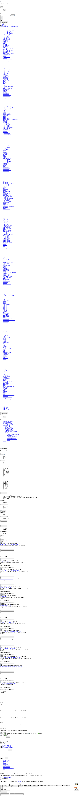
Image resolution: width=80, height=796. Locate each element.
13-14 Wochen (6, 472)
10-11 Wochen (6, 469)
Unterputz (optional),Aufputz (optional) (10, 508)
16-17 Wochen (6, 475)
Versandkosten (19, 781)
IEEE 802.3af (6, 518)
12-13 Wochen (6, 471)
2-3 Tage (5, 462)
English (4, 10)
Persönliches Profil (7, 26)
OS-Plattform (5, 753)
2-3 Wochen (6, 480)
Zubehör (6, 432)
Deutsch (4, 9)
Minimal (5, 536)
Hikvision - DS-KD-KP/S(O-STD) (6, 613)
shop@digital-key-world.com (7, 747)
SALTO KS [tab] (7, 160)
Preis (2, 535)
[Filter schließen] (0, 453)
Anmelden (2, 24)
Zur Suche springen (13, 0)
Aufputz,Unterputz (7, 506)
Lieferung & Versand (6, 766)
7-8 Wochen (6, 485)
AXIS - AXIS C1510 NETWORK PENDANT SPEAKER (10, 657)
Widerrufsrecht (5, 761)
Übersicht (2, 26)
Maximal (5, 538)
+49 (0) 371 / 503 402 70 (6, 745)
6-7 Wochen (6, 484)
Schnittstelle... (3, 526)
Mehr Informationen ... (34, 792)
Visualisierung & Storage (9, 428)
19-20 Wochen (6, 479)
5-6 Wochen (6, 483)
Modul (5, 507)
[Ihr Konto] (1, 20)
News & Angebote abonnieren (5, 777)
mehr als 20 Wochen (7, 489)
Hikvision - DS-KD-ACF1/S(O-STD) (7, 622)
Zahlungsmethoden (6, 765)
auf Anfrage (6, 488)
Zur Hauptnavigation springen (22, 0)
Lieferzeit (2, 460)
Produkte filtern (4, 448)
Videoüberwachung (6, 425)
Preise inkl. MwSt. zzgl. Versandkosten (7, 558)
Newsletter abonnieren (6, 754)
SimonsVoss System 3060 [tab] (9, 30)
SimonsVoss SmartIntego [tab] (9, 32)
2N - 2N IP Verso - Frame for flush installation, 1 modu (9, 544)
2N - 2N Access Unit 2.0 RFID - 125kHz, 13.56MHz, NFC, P (11, 631)
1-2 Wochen (6, 468)
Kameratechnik (7, 426)
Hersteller (2, 454)
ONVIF (2, 512)
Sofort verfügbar (7, 466)
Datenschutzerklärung (6, 760)
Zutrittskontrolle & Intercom (9, 429)
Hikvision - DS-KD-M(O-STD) (5, 596)
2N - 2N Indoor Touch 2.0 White (6, 587)
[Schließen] (0, 795)
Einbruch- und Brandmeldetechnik (11, 431)
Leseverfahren (3, 493)
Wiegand (5, 529)
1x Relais (5, 522)
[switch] (3, 785)
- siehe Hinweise (7, 467)
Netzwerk (5, 528)
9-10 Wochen (6, 487)
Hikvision (5, 458)
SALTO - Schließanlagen (7, 423)
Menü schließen (4, 22)
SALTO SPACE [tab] (8, 159)
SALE (6, 433)
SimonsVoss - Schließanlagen (8, 421)
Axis (4, 457)
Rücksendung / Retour (6, 767)
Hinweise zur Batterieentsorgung (8, 768)
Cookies (4, 769)
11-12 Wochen (6, 470)
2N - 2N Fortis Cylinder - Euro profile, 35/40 (8, 683)
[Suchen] (12, 15)
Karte (5, 533)
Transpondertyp (3, 531)
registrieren (4, 25)
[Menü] (1, 17)
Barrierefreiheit (5, 764)
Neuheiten (4, 441)
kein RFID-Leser (7, 498)
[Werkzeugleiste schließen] (1, 788)
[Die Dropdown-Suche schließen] (14, 15)
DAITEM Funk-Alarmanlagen (8, 424)
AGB (4, 762)
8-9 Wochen (6, 486)
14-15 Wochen (6, 473)
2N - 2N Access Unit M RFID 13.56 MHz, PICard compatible (11, 666)
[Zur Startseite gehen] (4, 1)
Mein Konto (5, 751)
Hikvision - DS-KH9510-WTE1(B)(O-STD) (8, 648)
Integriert (5, 502)
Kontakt (4, 755)
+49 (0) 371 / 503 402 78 (6, 746)
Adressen (12, 26)
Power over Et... (3, 516)
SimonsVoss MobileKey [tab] (9, 31)
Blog (3, 752)
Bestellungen (16, 26)
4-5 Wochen (6, 482)
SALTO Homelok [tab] (8, 161)
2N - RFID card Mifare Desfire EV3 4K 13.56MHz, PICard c (11, 674)
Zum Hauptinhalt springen (5, 0)
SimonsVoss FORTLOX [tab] (9, 33)
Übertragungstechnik (8, 427)
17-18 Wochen (6, 476)
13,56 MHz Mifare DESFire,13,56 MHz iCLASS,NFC (13, 496)
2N (4, 456)
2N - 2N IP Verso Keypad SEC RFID (6, 579)
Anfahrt (4, 770)
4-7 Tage (5, 463)
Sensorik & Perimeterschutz (9, 430)
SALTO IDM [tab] (7, 162)
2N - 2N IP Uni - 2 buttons (5, 552)
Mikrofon (2, 500)
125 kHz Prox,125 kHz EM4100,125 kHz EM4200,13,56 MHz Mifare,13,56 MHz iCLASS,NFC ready (22, 497)
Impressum (4, 763)
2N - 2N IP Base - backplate (5, 561)
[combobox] (5, 15)
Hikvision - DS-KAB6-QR (5, 640)
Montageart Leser (4, 504)
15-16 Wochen (6, 474)
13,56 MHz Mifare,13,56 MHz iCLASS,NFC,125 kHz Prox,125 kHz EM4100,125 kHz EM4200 (21, 495)
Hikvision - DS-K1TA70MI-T (5, 605)
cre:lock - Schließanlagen (7, 422)
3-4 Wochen (6, 481)
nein (4, 514)
